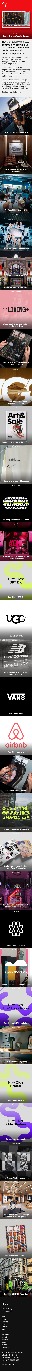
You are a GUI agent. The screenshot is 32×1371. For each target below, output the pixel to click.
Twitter (4, 1344)
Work (4, 1316)
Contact (4, 1326)
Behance (5, 1339)
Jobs (3, 1329)
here (19, 92)
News (4, 1324)
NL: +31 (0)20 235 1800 (10, 1360)
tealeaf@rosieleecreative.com (12, 1352)
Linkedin (5, 1337)
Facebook (5, 1347)
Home (5, 1304)
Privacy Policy (7, 1309)
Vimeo (4, 1342)
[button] (29, 3)
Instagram (5, 1334)
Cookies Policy (7, 1311)
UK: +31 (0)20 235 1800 (10, 1357)
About (4, 1319)
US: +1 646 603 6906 (9, 1355)
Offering (5, 1321)
